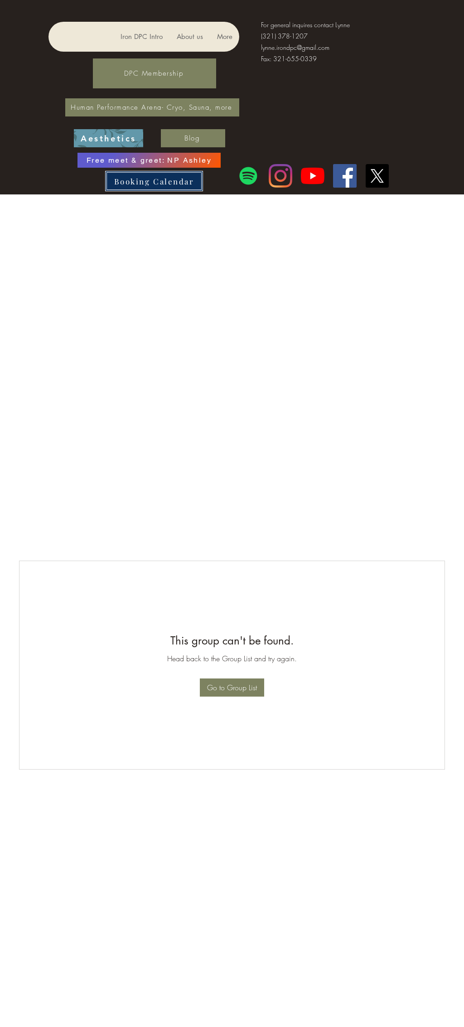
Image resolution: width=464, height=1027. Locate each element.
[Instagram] (280, 176)
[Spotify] (248, 176)
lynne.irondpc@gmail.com (295, 47)
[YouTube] (312, 176)
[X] (377, 176)
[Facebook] (345, 176)
